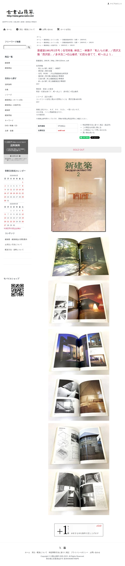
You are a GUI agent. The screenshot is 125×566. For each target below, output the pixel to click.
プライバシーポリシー (79, 552)
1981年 (91, 42)
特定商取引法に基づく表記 (59, 552)
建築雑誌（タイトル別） (52, 40)
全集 (6, 90)
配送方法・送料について (14, 250)
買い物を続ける (89, 133)
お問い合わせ (47, 29)
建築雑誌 (8, 68)
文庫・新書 (9, 131)
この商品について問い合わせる (95, 130)
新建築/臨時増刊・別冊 (69, 40)
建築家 (7, 110)
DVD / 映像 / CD (11, 126)
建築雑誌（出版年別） (51, 45)
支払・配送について (27, 29)
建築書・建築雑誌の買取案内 (16, 239)
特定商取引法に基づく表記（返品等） (97, 125)
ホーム (9, 29)
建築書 (7, 63)
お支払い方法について (13, 244)
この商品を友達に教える (92, 127)
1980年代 (83, 40)
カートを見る (65, 29)
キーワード (9, 120)
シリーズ (8, 95)
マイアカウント (116, 4)
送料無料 (8, 84)
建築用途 (8, 115)
